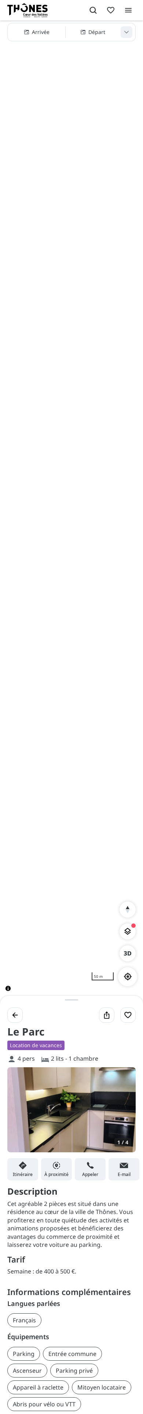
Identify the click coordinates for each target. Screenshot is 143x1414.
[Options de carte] (128, 931)
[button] (71, 32)
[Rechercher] (93, 10)
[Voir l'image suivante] (122, 1114)
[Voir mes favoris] (110, 10)
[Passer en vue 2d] (128, 953)
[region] (71, 512)
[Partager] (106, 1015)
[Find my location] (127, 976)
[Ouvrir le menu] (128, 10)
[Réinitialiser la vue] (128, 910)
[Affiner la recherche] (126, 32)
